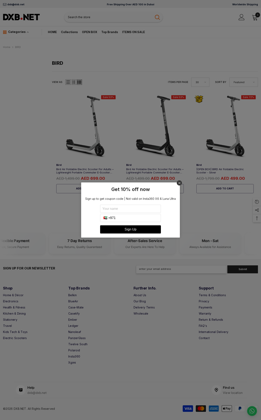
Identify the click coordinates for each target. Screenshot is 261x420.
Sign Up (130, 229)
